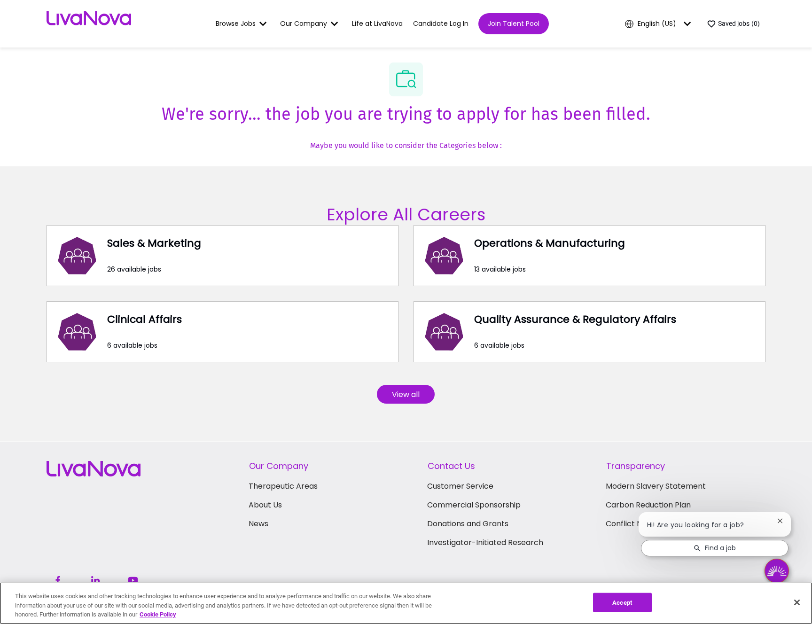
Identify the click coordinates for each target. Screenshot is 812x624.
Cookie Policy (158, 614)
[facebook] (58, 580)
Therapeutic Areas (283, 486)
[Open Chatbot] (777, 571)
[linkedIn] (95, 580)
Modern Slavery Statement (656, 486)
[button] (406, 394)
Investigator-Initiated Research (485, 542)
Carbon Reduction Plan (648, 504)
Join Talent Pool (513, 23)
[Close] (797, 602)
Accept (622, 602)
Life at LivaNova (377, 23)
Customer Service (460, 486)
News (258, 523)
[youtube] (133, 580)
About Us (265, 504)
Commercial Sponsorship (474, 504)
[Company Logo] (89, 23)
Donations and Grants (467, 523)
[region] (406, 603)
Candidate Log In (440, 23)
